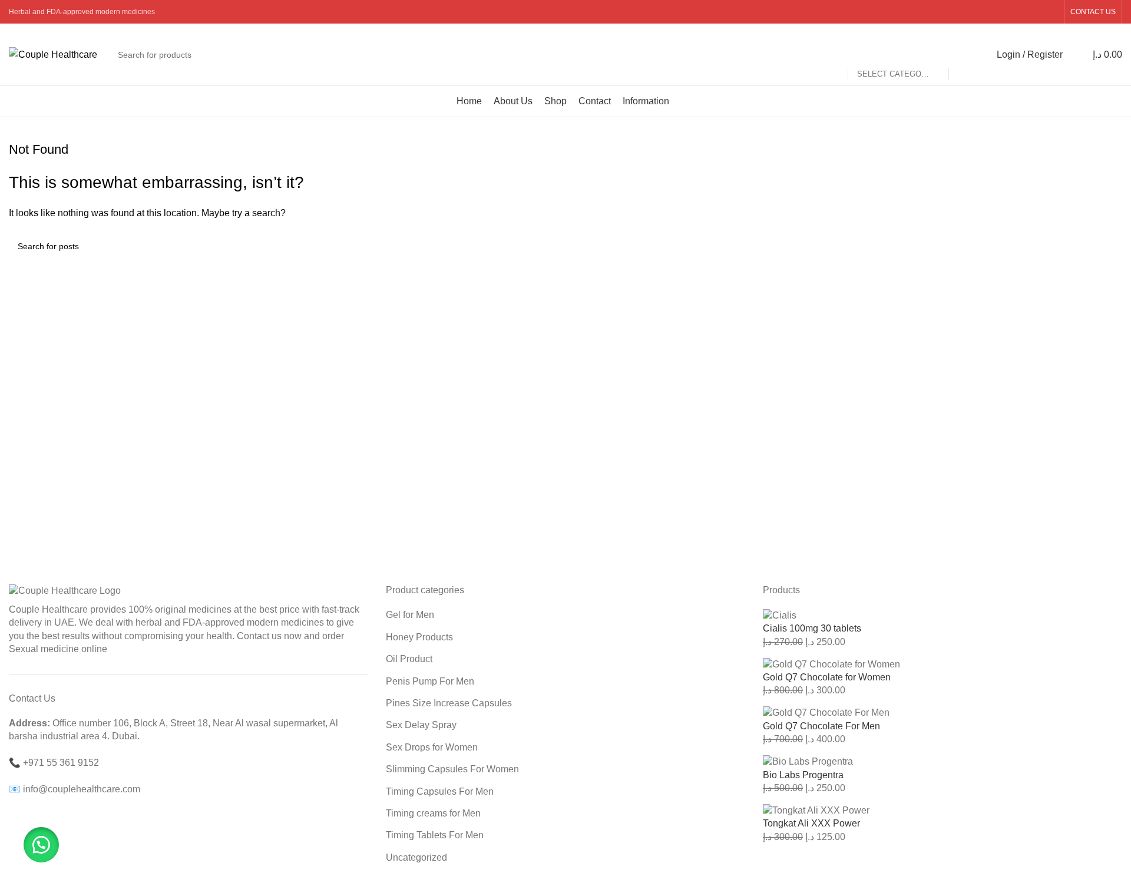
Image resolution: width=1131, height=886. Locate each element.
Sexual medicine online (58, 649)
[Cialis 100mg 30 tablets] (779, 615)
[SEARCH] (962, 54)
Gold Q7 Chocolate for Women (827, 677)
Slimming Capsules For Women (452, 769)
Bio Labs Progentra (803, 775)
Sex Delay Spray (421, 725)
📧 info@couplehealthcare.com (74, 789)
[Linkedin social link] (1035, 11)
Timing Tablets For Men (435, 835)
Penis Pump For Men (430, 681)
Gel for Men (410, 615)
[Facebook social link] (990, 11)
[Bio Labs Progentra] (808, 761)
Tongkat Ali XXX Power (811, 823)
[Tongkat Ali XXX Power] (816, 810)
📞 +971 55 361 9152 (54, 763)
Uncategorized (416, 857)
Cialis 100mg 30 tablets (812, 628)
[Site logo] (53, 54)
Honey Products (419, 637)
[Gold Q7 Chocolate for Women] (831, 664)
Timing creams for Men (433, 813)
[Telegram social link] (1050, 11)
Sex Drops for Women (432, 747)
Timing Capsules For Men (440, 791)
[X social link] (1005, 11)
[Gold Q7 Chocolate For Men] (826, 713)
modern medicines (285, 622)
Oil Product (409, 659)
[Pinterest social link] (1020, 11)
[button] (41, 844)
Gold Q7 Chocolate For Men (821, 726)
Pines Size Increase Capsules (449, 703)
